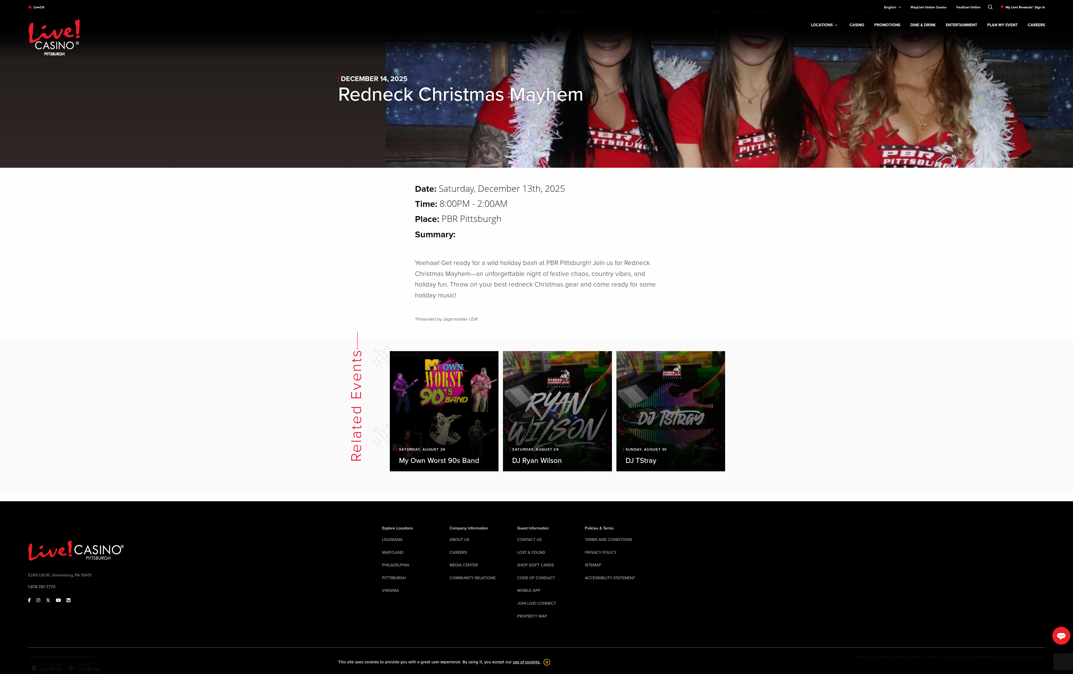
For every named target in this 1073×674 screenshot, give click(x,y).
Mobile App (528, 590)
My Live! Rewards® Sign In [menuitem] (1025, 7)
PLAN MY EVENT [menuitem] (1002, 25)
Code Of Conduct (536, 578)
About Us (459, 539)
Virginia (390, 590)
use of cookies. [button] (527, 661)
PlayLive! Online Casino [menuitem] (928, 7)
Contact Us (529, 539)
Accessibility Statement (610, 578)
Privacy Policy (600, 552)
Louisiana (392, 539)
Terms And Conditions (608, 539)
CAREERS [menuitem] (1036, 25)
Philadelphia (395, 565)
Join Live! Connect (536, 603)
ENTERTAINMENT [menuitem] (961, 25)
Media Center (464, 565)
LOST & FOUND (531, 552)
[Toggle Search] (990, 6)
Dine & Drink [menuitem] (923, 25)
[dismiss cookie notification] (545, 662)
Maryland (392, 552)
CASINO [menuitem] (856, 25)
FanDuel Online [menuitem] (968, 7)
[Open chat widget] (1061, 636)
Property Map (532, 616)
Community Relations (472, 578)
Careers (458, 552)
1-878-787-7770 (41, 587)
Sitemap (593, 565)
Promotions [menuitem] (887, 25)
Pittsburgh (394, 578)
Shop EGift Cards (535, 565)
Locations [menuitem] (822, 25)
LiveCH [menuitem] (39, 7)
